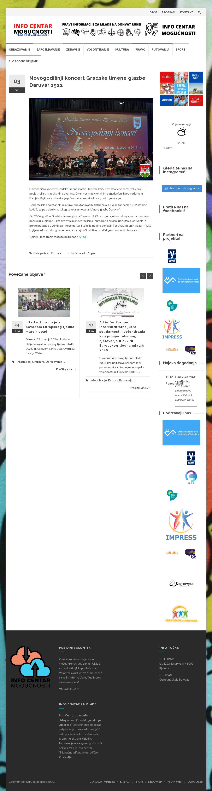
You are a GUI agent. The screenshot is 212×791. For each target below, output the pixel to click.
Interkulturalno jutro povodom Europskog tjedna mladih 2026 (50, 327)
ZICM (139, 781)
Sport (181, 49)
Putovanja (160, 49)
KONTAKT (186, 12)
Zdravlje (73, 49)
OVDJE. (82, 236)
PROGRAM (168, 12)
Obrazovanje (19, 49)
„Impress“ (66, 724)
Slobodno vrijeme (23, 61)
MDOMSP (155, 781)
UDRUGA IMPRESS (102, 781)
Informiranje (25, 361)
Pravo (140, 49)
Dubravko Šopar (85, 253)
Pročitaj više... (65, 369)
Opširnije (65, 757)
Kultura (122, 49)
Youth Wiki (174, 781)
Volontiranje (98, 49)
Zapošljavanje (48, 49)
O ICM (153, 12)
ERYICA (125, 781)
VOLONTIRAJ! (69, 689)
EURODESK (195, 781)
